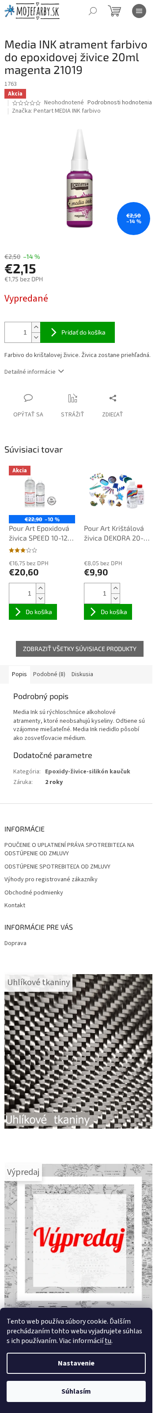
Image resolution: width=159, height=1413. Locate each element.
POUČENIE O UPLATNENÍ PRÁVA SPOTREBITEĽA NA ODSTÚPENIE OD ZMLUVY (69, 849)
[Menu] (139, 11)
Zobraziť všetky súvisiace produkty (79, 648)
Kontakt (14, 906)
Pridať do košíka (83, 332)
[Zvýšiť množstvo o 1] (35, 327)
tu (108, 1341)
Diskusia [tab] (82, 674)
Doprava (15, 943)
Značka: (56, 111)
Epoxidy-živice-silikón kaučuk (87, 771)
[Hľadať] (93, 11)
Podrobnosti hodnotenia (119, 103)
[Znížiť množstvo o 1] (35, 337)
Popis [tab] (19, 674)
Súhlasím (76, 1391)
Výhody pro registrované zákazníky (51, 880)
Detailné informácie (30, 372)
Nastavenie (76, 1363)
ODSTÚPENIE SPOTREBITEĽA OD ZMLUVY (57, 867)
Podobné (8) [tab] (49, 674)
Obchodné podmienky (33, 893)
